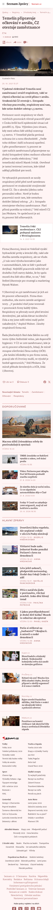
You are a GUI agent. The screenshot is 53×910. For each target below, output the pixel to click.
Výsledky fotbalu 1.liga (11, 779)
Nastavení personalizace (26, 898)
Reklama (28, 879)
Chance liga (7, 775)
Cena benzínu (32, 833)
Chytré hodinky (36, 864)
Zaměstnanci (37, 392)
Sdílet (19, 42)
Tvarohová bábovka (36, 786)
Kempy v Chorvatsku (11, 803)
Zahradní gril (21, 850)
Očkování (6, 396)
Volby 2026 (6, 747)
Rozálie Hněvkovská (31, 538)
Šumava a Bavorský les (11, 810)
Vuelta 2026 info (35, 747)
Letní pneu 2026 (35, 803)
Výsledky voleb (8, 755)
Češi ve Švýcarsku (9, 814)
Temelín (25, 392)
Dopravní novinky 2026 (37, 810)
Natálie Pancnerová (31, 582)
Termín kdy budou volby (12, 758)
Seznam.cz (36, 4)
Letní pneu (41, 860)
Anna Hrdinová (30, 560)
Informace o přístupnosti (26, 882)
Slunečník (10, 847)
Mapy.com (25, 829)
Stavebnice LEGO (12, 860)
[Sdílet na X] (49, 382)
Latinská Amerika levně (12, 817)
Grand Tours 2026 (35, 766)
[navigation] (3, 4)
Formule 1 (6, 790)
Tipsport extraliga (9, 782)
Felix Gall (32, 762)
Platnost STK (33, 821)
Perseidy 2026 (19, 833)
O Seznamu (21, 876)
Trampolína (44, 843)
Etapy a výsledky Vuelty (38, 751)
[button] (26, 61)
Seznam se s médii (18, 892)
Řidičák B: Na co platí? (37, 814)
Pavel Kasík (41, 621)
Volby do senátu (9, 762)
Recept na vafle (34, 790)
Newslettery (17, 895)
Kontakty (7, 879)
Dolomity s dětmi (9, 821)
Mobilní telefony (37, 857)
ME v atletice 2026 (10, 786)
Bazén (18, 843)
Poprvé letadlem (9, 806)
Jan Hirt (31, 755)
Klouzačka (20, 847)
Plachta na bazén (30, 843)
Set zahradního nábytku (36, 847)
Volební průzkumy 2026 (12, 751)
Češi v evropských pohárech (25, 836)
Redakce (18, 879)
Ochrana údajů (41, 879)
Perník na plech (34, 793)
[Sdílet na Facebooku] (44, 382)
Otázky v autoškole (36, 817)
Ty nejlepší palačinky (37, 775)
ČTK (4, 33)
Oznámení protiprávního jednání (25, 886)
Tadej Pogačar (34, 758)
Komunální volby (9, 766)
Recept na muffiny (36, 779)
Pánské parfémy (26, 868)
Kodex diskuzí (35, 892)
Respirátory (19, 396)
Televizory (24, 864)
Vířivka (32, 850)
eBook (8, 42)
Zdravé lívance (34, 782)
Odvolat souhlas (32, 895)
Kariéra (32, 876)
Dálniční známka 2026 (37, 806)
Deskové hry (13, 864)
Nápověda (42, 876)
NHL (4, 793)
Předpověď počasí (39, 829)
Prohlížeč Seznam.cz (17, 889)
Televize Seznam (36, 889)
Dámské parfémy (28, 860)
